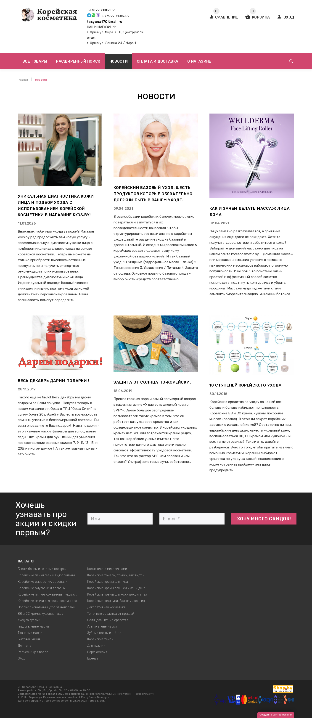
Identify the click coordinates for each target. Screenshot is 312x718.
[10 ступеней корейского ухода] (251, 373)
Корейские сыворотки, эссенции (42, 582)
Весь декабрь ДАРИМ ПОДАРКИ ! (53, 380)
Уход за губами (29, 620)
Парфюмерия (97, 652)
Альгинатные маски (102, 626)
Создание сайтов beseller (275, 714)
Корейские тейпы (100, 639)
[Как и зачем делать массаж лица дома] (251, 197)
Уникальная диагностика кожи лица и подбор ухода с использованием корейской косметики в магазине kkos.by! (56, 205)
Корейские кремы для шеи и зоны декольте (118, 588)
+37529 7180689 (101, 10)
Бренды (92, 658)
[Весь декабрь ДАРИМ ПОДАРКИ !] (60, 369)
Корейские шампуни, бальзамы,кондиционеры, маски (118, 601)
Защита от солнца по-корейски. (152, 382)
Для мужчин (96, 646)
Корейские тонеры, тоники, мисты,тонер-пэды (118, 575)
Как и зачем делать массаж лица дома (249, 211)
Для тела (24, 646)
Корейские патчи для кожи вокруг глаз (47, 601)
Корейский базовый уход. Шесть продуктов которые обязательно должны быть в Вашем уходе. (153, 193)
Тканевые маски (30, 633)
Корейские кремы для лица (107, 582)
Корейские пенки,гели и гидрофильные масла (49, 575)
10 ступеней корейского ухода (245, 385)
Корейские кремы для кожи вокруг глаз (117, 594)
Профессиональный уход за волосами (46, 607)
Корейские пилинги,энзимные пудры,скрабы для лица (49, 594)
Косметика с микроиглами (107, 569)
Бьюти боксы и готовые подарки (42, 569)
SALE (21, 658)
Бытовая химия (29, 639)
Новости (118, 61)
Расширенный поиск (78, 61)
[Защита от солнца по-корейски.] (156, 370)
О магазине (199, 61)
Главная (23, 79)
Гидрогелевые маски (33, 626)
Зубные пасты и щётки (104, 633)
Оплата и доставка (157, 61)
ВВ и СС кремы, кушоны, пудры (40, 614)
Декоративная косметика (106, 607)
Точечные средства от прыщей (110, 614)
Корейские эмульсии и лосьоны (41, 588)
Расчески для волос (33, 652)
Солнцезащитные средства (107, 620)
